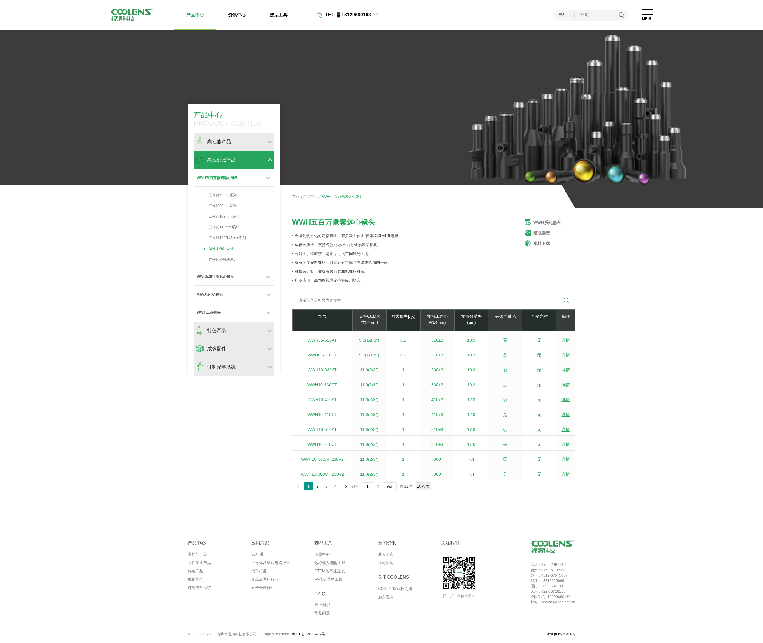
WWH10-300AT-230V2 (322, 459)
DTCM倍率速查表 (329, 571)
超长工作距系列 (221, 249)
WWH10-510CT (322, 444)
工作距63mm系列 (223, 195)
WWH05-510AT (322, 340)
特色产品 (195, 571)
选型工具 (279, 14)
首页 (295, 196)
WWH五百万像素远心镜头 (217, 178)
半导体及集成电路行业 (270, 563)
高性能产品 (197, 554)
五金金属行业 (263, 588)
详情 (566, 340)
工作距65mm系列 (223, 206)
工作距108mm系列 (224, 216)
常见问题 (322, 613)
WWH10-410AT (322, 399)
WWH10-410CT (322, 414)
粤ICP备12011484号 (308, 634)
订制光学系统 (199, 588)
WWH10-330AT (322, 370)
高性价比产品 (199, 563)
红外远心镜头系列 (223, 259)
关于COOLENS (393, 577)
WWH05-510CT (322, 355)
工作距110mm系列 (224, 227)
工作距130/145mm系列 (227, 238)
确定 (389, 487)
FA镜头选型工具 (328, 579)
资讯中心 (237, 14)
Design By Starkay (560, 634)
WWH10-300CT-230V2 (322, 474)
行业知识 (322, 604)
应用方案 (260, 542)
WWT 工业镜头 (209, 312)
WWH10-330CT (322, 384)
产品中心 (195, 14)
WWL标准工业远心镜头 (215, 277)
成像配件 (195, 579)
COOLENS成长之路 (395, 588)
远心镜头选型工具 (329, 563)
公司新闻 (385, 563)
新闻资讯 (387, 542)
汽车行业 (259, 571)
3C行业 (257, 554)
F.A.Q (319, 593)
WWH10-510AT (322, 429)
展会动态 (385, 554)
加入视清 (385, 597)
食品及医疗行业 (264, 579)
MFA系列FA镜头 (210, 294)
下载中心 (322, 554)
